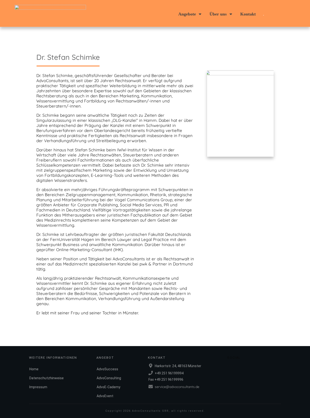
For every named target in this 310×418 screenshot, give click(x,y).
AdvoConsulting (109, 378)
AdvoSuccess (107, 369)
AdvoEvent (105, 396)
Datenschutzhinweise (46, 378)
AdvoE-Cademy (108, 387)
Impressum (38, 387)
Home (34, 369)
